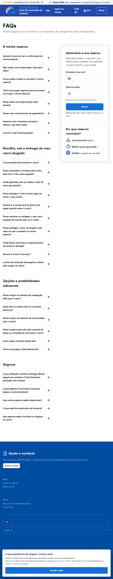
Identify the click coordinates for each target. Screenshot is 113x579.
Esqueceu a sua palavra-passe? (81, 99)
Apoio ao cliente (59, 10)
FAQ (48, 10)
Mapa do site (9, 486)
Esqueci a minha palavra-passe (17, 503)
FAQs (5, 479)
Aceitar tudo (56, 570)
